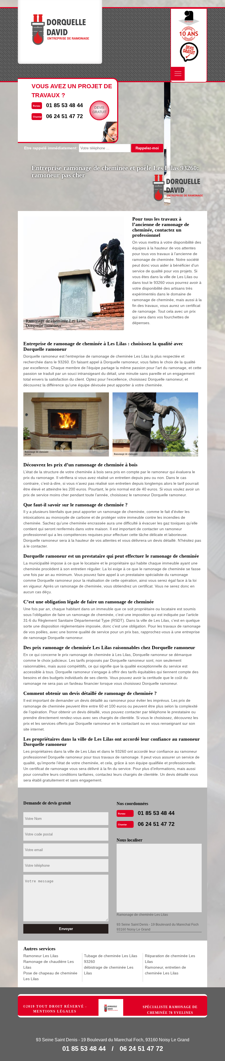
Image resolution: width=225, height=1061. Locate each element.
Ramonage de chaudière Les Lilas (48, 964)
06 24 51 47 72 (156, 824)
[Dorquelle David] (116, 1002)
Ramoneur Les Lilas (40, 956)
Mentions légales (55, 1011)
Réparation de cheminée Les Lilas (170, 959)
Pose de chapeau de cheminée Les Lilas (50, 976)
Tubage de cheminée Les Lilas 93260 (110, 959)
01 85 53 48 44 (156, 813)
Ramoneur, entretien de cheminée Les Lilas (165, 970)
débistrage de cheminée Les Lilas (108, 970)
